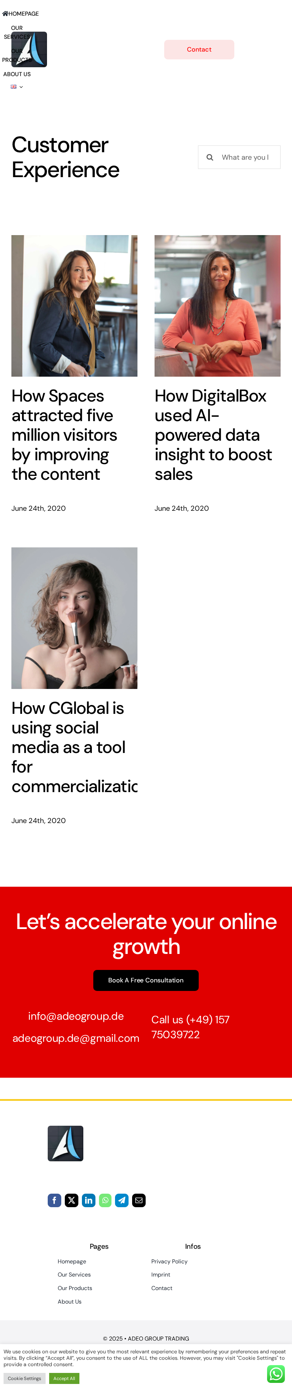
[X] (71, 1200)
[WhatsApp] (105, 1200)
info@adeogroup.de (76, 1016)
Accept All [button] (64, 1378)
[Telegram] (121, 1200)
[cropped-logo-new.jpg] (65, 1129)
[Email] (138, 1200)
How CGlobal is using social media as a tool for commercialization (80, 747)
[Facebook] (54, 1200)
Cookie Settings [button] (24, 1378)
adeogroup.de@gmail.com (76, 1038)
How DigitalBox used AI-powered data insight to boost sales (213, 434)
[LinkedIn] (88, 1200)
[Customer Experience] (74, 306)
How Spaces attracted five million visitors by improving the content (64, 434)
